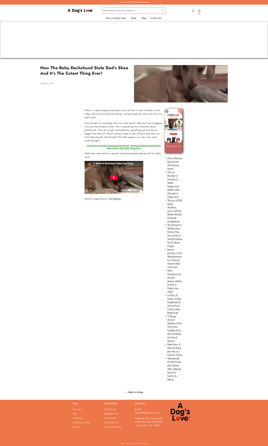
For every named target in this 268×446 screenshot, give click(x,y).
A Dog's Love (130, 444)
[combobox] (134, 11)
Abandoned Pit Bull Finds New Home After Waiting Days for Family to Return (174, 369)
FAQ (75, 413)
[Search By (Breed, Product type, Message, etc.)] (163, 10)
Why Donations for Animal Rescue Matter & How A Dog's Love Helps (174, 281)
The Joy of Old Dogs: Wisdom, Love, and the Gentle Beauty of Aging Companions (174, 211)
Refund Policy (110, 409)
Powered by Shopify (142, 444)
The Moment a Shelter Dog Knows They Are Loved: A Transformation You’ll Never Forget (175, 235)
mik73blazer (114, 198)
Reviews (76, 427)
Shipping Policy (111, 413)
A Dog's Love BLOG (82, 422)
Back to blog (135, 392)
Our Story (77, 409)
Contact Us (78, 418)
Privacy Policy (110, 418)
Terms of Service (111, 422)
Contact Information (113, 427)
